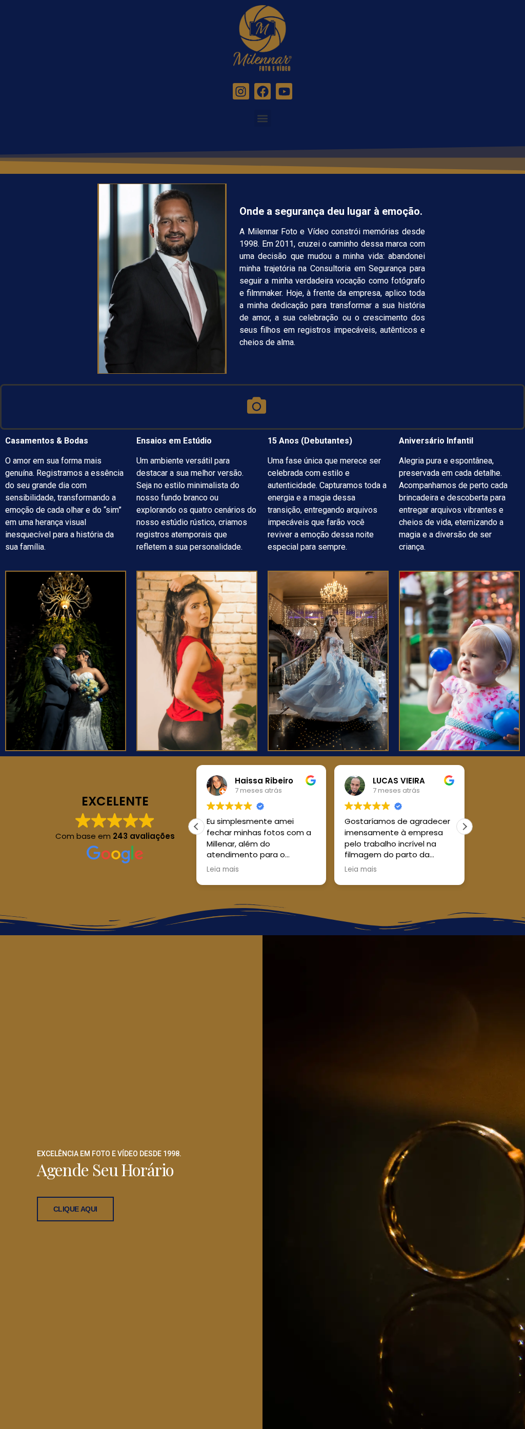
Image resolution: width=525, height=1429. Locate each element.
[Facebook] (262, 91)
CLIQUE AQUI (75, 1209)
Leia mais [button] (223, 869)
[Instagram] (241, 91)
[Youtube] (284, 91)
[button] (262, 118)
